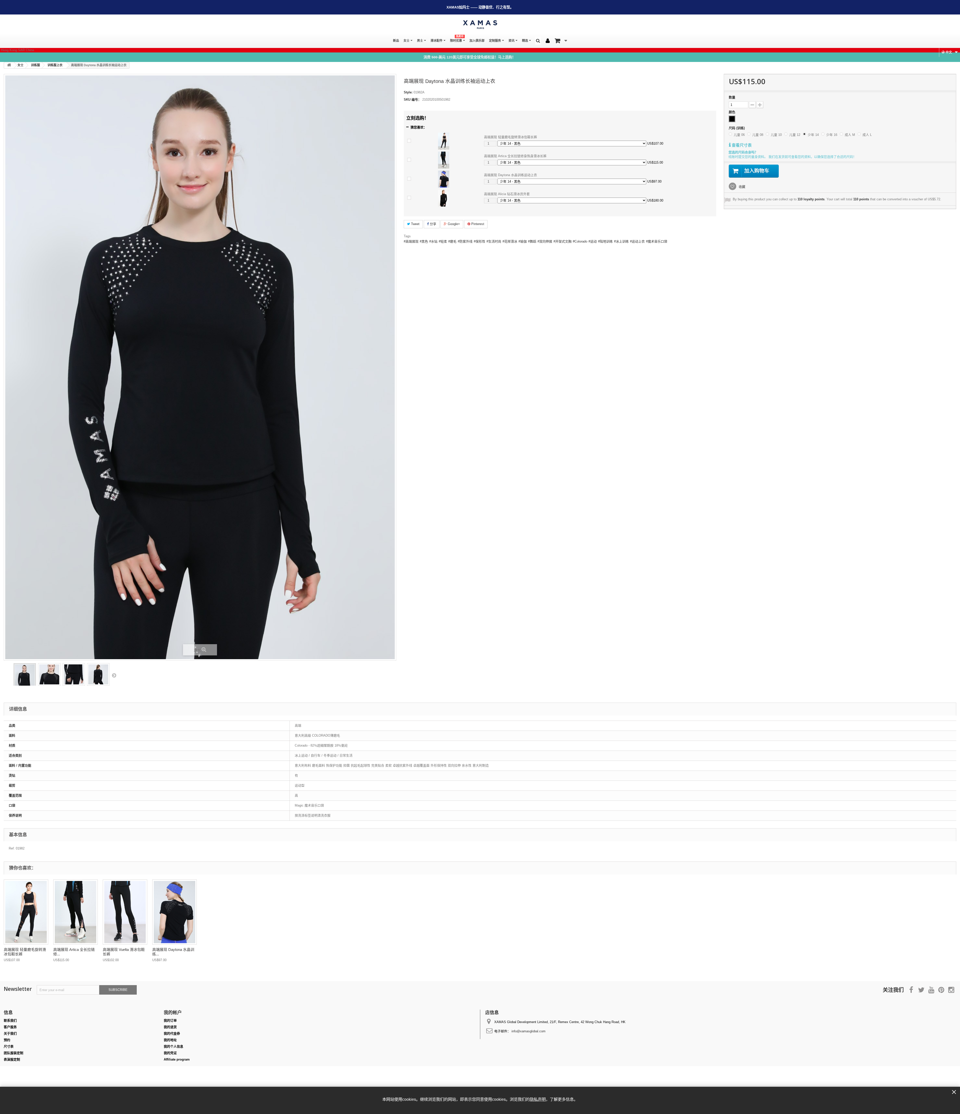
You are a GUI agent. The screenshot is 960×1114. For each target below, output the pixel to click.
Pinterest (477, 224)
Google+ (453, 224)
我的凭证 (170, 1053)
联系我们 (10, 1020)
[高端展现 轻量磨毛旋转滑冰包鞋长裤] (443, 141)
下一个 (114, 675)
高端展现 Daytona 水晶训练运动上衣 (510, 175)
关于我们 (10, 1033)
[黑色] (732, 119)
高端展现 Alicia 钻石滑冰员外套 (507, 194)
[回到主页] (9, 65)
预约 (7, 1040)
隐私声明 (538, 1099)
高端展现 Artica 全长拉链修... (74, 951)
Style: (408, 92)
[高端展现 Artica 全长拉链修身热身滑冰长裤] (443, 160)
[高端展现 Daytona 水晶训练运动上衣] (443, 179)
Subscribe (118, 990)
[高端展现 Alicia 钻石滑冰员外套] (443, 198)
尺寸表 (9, 1046)
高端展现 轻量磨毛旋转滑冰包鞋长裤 (510, 137)
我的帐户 (173, 1012)
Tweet (415, 224)
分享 (432, 224)
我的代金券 (172, 1033)
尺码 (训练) (737, 128)
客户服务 (10, 1027)
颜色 (732, 112)
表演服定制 (12, 1059)
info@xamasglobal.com (529, 1031)
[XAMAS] (480, 24)
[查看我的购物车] (561, 40)
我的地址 (170, 1040)
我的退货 (170, 1027)
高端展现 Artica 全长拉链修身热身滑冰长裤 (515, 156)
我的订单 (170, 1020)
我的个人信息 (173, 1046)
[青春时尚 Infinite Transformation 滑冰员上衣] (25, 679)
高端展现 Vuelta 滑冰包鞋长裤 (124, 951)
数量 (732, 97)
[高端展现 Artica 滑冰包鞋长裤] (125, 912)
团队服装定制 (13, 1053)
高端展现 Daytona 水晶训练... (173, 951)
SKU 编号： (412, 99)
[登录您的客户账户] (547, 40)
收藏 (741, 187)
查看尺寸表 (741, 145)
